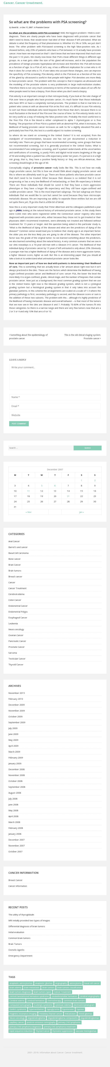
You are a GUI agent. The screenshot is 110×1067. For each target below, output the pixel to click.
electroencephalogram (84, 1005)
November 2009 (16, 710)
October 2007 (15, 851)
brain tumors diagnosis (20, 992)
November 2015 (16, 693)
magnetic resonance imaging (23, 1013)
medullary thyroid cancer (50, 1013)
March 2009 (14, 751)
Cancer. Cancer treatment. (23, 3)
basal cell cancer (92, 983)
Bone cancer (14, 558)
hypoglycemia (53, 1009)
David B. (15, 27)
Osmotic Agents (16, 949)
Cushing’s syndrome (43, 1005)
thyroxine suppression (62, 1031)
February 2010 (15, 698)
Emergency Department (20, 955)
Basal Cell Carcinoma (18, 553)
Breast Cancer (15, 880)
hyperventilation (36, 1009)
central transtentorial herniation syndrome (29, 996)
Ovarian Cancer (15, 635)
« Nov (28, 512)
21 (68, 496)
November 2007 (16, 845)
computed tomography (20, 1005)
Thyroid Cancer (15, 664)
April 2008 (13, 816)
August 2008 (14, 792)
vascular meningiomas (86, 1031)
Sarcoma (12, 652)
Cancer (11, 582)
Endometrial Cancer (18, 605)
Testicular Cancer (16, 658)
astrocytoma (75, 983)
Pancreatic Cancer (17, 641)
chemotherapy (54, 1000)
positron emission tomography (41, 1022)
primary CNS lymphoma (69, 1022)
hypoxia (80, 1009)
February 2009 (15, 757)
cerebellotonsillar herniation (64, 996)
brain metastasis (31, 987)
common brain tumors (74, 1000)
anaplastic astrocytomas (21, 983)
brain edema (15, 987)
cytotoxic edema (63, 1005)
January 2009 (14, 763)
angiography (61, 983)
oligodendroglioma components (63, 1018)
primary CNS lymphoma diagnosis (25, 1026)
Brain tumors (14, 570)
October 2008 (15, 781)
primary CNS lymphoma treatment (60, 1026)
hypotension (68, 1009)
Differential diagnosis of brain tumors (26, 926)
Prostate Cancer (42, 27)
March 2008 (14, 822)
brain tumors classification (69, 987)
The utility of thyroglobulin (21, 914)
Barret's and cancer (18, 547)
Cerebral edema (16, 594)
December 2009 (16, 704)
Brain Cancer (14, 564)
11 (28, 490)
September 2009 (16, 722)
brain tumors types (42, 992)
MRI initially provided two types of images (29, 920)
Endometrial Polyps (18, 611)
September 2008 (16, 786)
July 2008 (12, 798)
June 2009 (13, 734)
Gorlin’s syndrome (18, 1009)
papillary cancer (17, 1022)
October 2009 (15, 716)
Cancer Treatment (17, 588)
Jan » (81, 512)
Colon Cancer (14, 599)
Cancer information (17, 885)
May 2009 (13, 739)
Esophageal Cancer (17, 617)
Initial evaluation (16, 932)
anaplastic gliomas (43, 983)
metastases (70, 1013)
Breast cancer (15, 576)
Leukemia (13, 623)
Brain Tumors (15, 943)
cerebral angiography (90, 996)
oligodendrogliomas (89, 1018)
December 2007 (16, 839)
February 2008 (15, 828)
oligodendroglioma (36, 1018)
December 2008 (16, 769)
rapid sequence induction (21, 1031)
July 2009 (12, 728)
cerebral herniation (36, 1000)
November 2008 (16, 775)
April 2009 (13, 745)
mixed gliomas (85, 1013)
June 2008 (13, 804)
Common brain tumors (19, 938)
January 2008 (14, 833)
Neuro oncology (16, 629)
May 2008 (13, 810)
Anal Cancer (14, 541)
